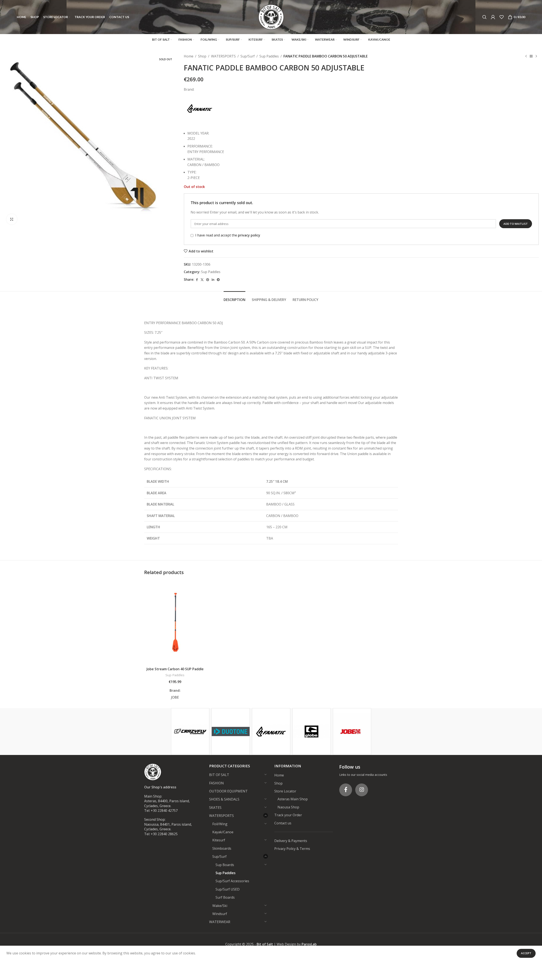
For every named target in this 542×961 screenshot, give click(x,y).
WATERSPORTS (223, 56)
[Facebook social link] (196, 280)
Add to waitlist (515, 224)
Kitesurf (218, 840)
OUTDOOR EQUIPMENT (228, 791)
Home (188, 56)
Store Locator (285, 791)
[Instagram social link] (361, 789)
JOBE (175, 697)
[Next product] (536, 56)
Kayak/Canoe (222, 832)
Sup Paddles (269, 56)
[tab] (234, 297)
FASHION (216, 783)
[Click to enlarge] (11, 219)
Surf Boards (225, 897)
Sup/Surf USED (228, 889)
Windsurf (219, 913)
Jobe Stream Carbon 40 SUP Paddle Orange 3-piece (175, 671)
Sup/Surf (247, 56)
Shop (202, 56)
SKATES (215, 807)
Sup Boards (225, 864)
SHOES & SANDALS (224, 799)
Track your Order (288, 815)
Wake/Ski (219, 905)
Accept (526, 953)
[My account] (493, 17)
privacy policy (249, 235)
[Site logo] (271, 16)
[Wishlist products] (501, 17)
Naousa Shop (288, 807)
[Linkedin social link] (213, 280)
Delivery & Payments (290, 840)
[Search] (484, 17)
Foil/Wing (219, 824)
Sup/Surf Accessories (232, 881)
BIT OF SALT (219, 774)
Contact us (282, 823)
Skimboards (221, 848)
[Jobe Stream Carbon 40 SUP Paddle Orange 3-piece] (175, 622)
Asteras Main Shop (292, 799)
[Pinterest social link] (207, 280)
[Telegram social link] (218, 280)
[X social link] (202, 280)
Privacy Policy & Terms (292, 848)
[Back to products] (531, 56)
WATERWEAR (219, 921)
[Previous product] (526, 56)
